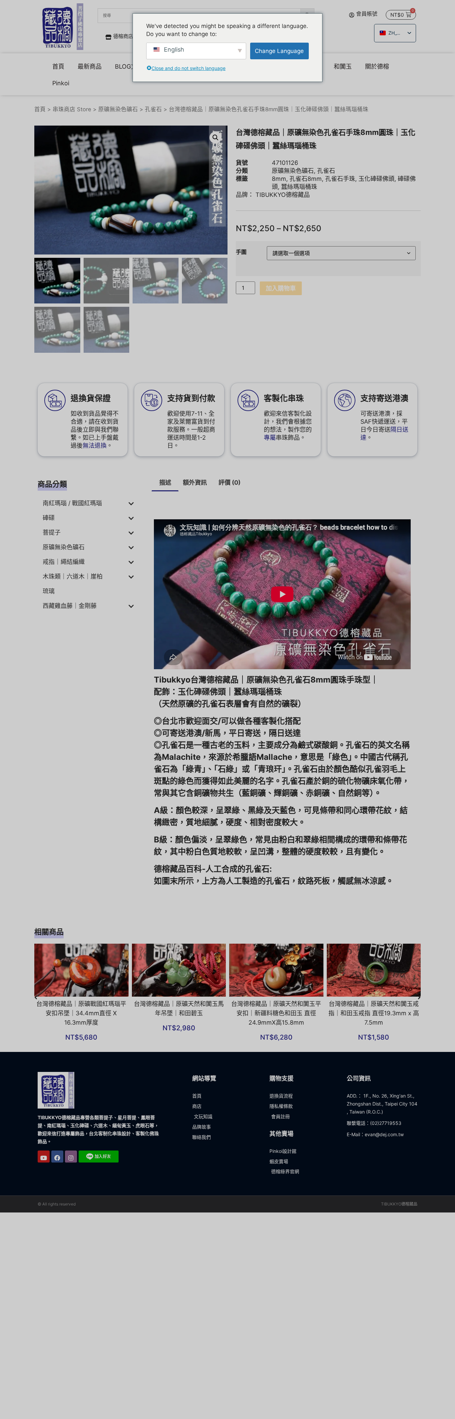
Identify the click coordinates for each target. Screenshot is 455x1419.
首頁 (58, 66)
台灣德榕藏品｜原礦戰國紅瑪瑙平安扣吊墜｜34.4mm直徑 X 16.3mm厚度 (81, 1013)
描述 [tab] (165, 482)
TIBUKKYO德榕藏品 (282, 194)
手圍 (241, 251)
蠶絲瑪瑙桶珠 (299, 186)
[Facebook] (57, 1157)
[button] (216, 138)
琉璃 (49, 591)
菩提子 (52, 532)
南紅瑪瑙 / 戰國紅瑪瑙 (72, 503)
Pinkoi (60, 83)
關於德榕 (377, 66)
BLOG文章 (129, 66)
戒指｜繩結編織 (64, 561)
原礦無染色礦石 (118, 109)
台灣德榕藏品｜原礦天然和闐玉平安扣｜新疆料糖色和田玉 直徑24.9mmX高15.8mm (276, 1013)
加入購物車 (281, 288)
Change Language (279, 51)
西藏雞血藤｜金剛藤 (70, 605)
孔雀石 (153, 109)
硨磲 (49, 517)
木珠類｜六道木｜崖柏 (73, 576)
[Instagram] (71, 1157)
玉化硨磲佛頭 (376, 178)
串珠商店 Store (72, 109)
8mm (279, 178)
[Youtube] (44, 1157)
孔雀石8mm (305, 178)
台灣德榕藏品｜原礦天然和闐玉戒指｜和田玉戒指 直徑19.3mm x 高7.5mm (373, 1013)
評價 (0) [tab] (229, 482)
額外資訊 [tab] (195, 482)
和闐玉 (343, 66)
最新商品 (90, 66)
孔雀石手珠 (340, 178)
